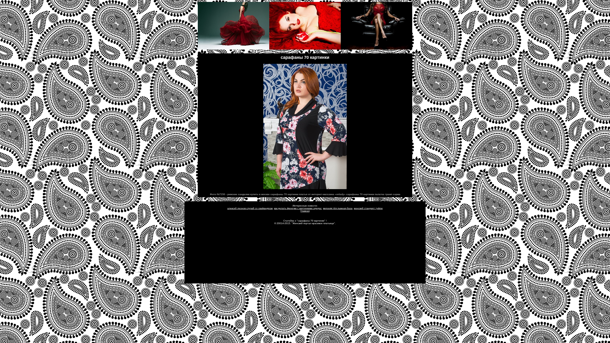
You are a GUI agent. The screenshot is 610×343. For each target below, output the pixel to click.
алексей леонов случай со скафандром (250, 208)
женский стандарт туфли (368, 208)
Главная (305, 211)
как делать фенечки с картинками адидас (298, 208)
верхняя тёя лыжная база (337, 208)
